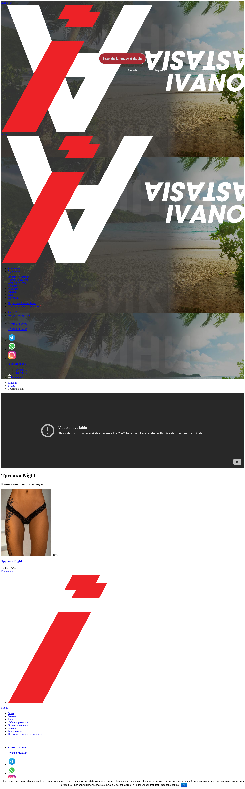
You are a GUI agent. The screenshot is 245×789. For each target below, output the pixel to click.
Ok (184, 785)
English (104, 70)
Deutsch (132, 70)
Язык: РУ (6, 2)
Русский (75, 70)
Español (160, 70)
